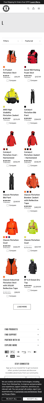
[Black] (25, 107)
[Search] (28, 8)
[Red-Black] (25, 67)
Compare (12, 81)
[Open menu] (38, 8)
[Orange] (4, 67)
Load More (22, 307)
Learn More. (35, 2)
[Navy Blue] (28, 192)
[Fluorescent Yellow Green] (4, 107)
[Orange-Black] (7, 149)
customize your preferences (26, 392)
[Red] (7, 237)
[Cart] (33, 8)
